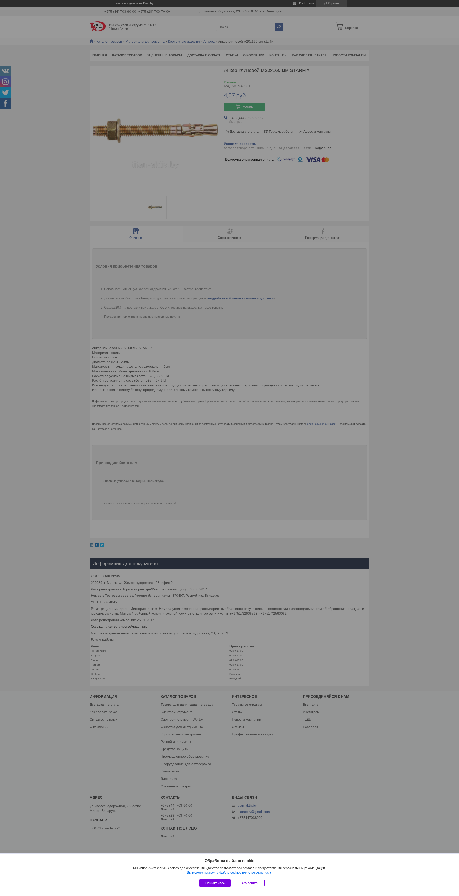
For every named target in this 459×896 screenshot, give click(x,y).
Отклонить (250, 883)
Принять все (215, 883)
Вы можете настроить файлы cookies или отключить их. (228, 872)
